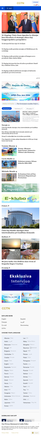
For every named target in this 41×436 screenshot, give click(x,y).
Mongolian (28, 344)
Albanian (8, 338)
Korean (8, 406)
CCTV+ (4, 328)
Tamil (26, 386)
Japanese (9, 402)
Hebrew (8, 386)
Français (4, 322)
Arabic (8, 341)
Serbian (27, 373)
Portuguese (29, 361)
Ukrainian (29, 396)
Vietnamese (29, 402)
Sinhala (27, 377)
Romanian (28, 367)
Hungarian (9, 393)
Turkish (27, 393)
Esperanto (10, 367)
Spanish (28, 380)
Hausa (8, 383)
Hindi (7, 390)
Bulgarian (10, 351)
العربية (22, 322)
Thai (26, 390)
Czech (8, 361)
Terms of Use (14, 432)
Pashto (27, 364)
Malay (29, 341)
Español (22, 319)
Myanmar (30, 348)
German (9, 377)
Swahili (28, 383)
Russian (28, 370)
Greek (8, 380)
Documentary (24, 325)
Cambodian (9, 354)
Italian (8, 399)
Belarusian (10, 344)
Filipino (8, 370)
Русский (4, 325)
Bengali (7, 348)
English (4, 319)
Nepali (26, 351)
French (8, 373)
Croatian (9, 357)
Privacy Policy (5, 432)
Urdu (26, 399)
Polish (27, 357)
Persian (27, 354)
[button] (5, 31)
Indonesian (12, 396)
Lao (25, 338)
